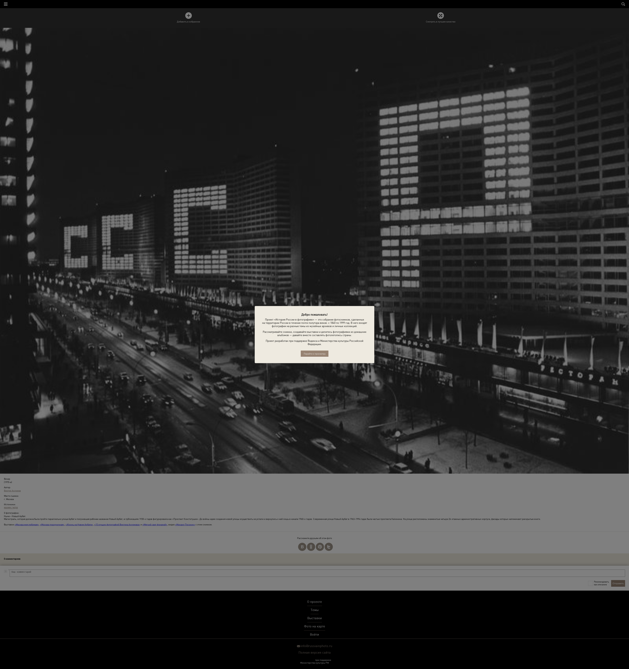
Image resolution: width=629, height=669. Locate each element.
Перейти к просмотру (314, 353)
